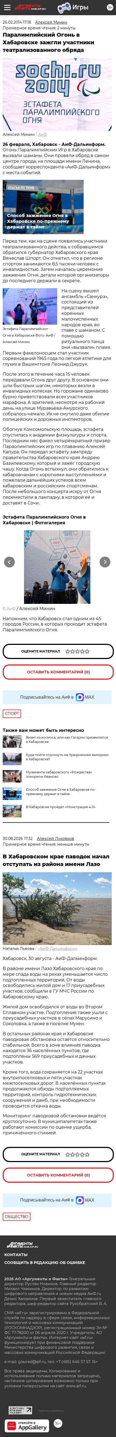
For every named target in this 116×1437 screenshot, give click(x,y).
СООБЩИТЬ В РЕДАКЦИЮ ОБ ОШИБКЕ (44, 1262)
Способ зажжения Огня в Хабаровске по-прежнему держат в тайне (61, 791)
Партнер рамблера (51, 1410)
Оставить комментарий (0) (58, 672)
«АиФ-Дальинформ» (58, 948)
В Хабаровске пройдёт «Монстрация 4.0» (60, 807)
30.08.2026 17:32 (18, 838)
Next (105, 562)
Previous (9, 562)
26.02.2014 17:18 (17, 22)
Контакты (16, 1254)
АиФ (42, 134)
